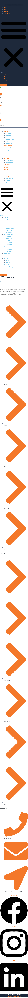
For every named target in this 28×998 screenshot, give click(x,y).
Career (6, 167)
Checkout (6, 9)
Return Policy (9, 178)
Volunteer (8, 174)
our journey (9, 152)
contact (6, 170)
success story (8, 146)
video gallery (9, 162)
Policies (6, 176)
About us (7, 131)
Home (6, 129)
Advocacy (7, 165)
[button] (13, 45)
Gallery (6, 158)
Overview (8, 135)
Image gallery (9, 160)
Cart (5, 7)
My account (6, 11)
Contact (8, 172)
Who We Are (9, 133)
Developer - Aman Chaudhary (14, 996)
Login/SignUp (7, 13)
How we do (9, 143)
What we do (9, 141)
